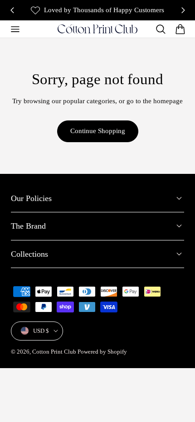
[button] (15, 29)
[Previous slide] (12, 10)
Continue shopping (97, 130)
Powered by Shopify (102, 351)
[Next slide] (183, 10)
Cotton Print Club (54, 351)
